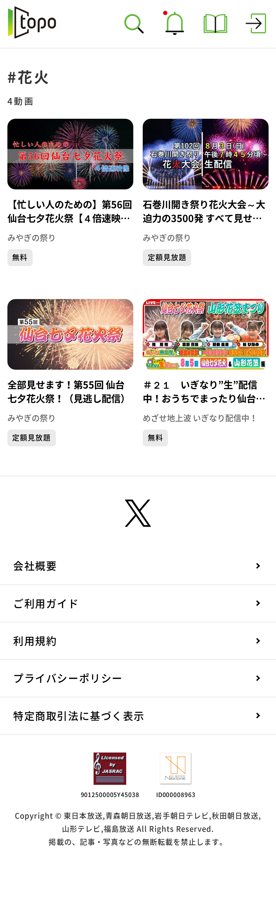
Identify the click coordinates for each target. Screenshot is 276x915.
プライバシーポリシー (68, 678)
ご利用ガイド (46, 603)
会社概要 (35, 566)
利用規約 (35, 641)
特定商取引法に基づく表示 (78, 716)
